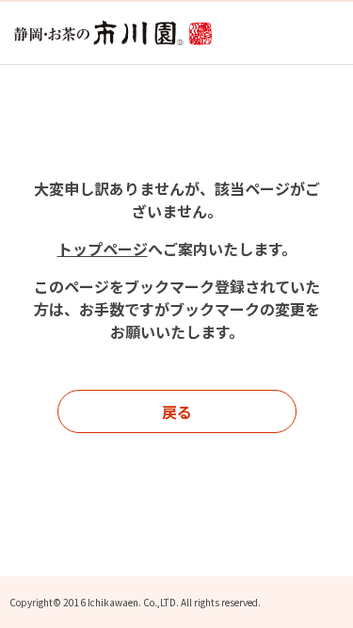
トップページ (102, 248)
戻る (177, 411)
